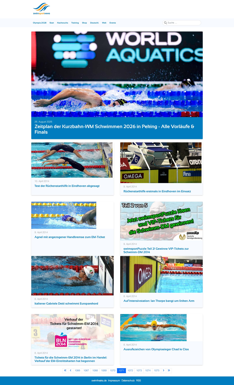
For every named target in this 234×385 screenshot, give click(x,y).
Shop (84, 23)
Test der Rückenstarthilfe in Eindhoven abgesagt (67, 186)
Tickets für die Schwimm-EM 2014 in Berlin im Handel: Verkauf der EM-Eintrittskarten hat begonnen (71, 359)
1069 (104, 371)
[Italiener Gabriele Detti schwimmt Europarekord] (72, 276)
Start (52, 23)
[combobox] (181, 22)
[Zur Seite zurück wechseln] (70, 370)
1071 (121, 371)
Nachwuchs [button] (62, 23)
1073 (139, 371)
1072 (130, 371)
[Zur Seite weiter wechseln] (163, 370)
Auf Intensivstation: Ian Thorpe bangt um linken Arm (158, 300)
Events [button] (113, 23)
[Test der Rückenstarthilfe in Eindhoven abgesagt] (72, 160)
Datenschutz (128, 381)
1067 (86, 371)
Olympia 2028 (39, 23)
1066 (77, 371)
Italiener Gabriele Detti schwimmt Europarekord (66, 303)
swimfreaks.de (99, 381)
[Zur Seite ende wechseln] (169, 370)
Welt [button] (104, 23)
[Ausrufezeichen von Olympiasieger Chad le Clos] (153, 327)
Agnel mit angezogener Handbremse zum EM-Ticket (70, 237)
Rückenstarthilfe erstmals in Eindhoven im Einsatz (157, 191)
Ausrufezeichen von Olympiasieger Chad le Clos (156, 349)
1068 (95, 371)
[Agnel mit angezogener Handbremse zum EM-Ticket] (63, 215)
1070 (112, 371)
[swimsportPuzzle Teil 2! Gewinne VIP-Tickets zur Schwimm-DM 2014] (161, 221)
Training (75, 23)
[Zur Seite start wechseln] (65, 370)
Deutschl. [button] (94, 23)
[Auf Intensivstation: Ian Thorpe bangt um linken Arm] (161, 274)
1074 (148, 371)
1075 (156, 371)
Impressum (114, 381)
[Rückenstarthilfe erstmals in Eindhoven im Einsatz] (161, 163)
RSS (138, 381)
